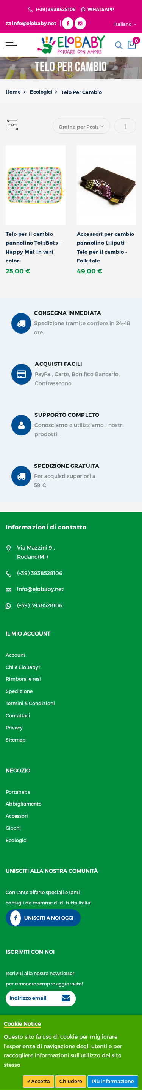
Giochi (13, 828)
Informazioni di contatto (46, 527)
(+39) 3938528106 (56, 9)
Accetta (40, 1081)
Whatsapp (99, 9)
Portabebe (18, 791)
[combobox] (119, 45)
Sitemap (16, 739)
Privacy (14, 727)
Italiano (123, 24)
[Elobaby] (71, 44)
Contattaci (18, 715)
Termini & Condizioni (30, 703)
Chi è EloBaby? (23, 667)
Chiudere (70, 1081)
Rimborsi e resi (23, 679)
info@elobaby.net (40, 589)
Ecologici (41, 92)
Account (15, 655)
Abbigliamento (24, 803)
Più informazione (113, 1081)
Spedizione (19, 691)
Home (13, 92)
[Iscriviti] (66, 998)
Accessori (17, 815)
